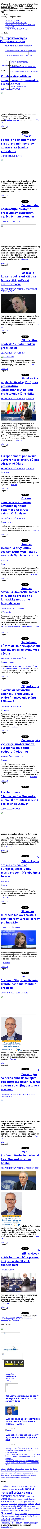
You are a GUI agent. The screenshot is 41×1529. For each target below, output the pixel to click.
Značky (8, 1380)
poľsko (33, 1508)
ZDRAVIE (17, 51)
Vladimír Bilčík (16, 1519)
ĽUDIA (30, 46)
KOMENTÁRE (24, 51)
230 (5, 1320)
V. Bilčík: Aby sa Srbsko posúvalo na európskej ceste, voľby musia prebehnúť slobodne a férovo (20, 866)
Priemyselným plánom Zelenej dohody (17, 626)
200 (13, 1318)
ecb (17, 1486)
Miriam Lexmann (28, 1471)
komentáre (9, 1378)
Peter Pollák (27, 1508)
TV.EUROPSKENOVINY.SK (16, 29)
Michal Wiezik (4, 1473)
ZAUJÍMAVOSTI (21, 71)
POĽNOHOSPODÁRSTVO (18, 67)
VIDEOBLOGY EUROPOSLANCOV (20, 25)
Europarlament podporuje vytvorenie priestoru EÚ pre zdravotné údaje (20, 459)
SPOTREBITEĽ (23, 62)
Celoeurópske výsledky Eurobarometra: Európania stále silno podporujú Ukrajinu (20, 745)
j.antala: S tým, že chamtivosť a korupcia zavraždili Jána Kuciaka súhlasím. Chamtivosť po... (21, 1450)
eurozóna (8, 1477)
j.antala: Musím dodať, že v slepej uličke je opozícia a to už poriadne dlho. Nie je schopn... (22, 1457)
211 (27, 1318)
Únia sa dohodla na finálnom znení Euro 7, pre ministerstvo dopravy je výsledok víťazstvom (19, 143)
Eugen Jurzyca (21, 1477)
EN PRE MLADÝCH (19, 86)
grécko (8, 1475)
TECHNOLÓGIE (31, 67)
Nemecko (21, 1471)
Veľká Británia (10, 1469)
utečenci (27, 1469)
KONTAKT (9, 27)
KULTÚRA (13, 71)
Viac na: (19, 191)
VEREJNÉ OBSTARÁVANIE (18, 81)
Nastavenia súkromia (9, 1521)
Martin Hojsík (12, 1473)
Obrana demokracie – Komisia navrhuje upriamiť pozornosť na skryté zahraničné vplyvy (16, 505)
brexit (27, 1477)
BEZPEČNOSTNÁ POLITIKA (23, 55)
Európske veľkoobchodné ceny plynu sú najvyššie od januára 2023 (21, 1437)
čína (23, 1519)
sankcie (27, 1510)
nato (13, 1508)
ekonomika (22, 1486)
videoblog (3, 1469)
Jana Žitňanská (14, 1499)
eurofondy (14, 1477)
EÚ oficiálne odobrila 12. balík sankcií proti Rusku (19, 344)
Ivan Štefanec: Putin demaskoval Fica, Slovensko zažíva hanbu (20, 1157)
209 (20, 1318)
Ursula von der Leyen (34, 1514)
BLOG (11, 86)
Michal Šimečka (11, 1506)
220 (2, 1320)
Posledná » (16, 1320)
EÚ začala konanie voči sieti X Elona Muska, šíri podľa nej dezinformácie (18, 278)
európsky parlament (16, 1475)
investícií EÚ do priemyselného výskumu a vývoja (19, 667)
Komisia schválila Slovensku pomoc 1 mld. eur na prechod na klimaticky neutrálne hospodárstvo (20, 595)
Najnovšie (9, 1374)
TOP (18, 222)
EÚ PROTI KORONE (32, 71)
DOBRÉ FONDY (32, 81)
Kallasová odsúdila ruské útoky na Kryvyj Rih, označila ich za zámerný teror (21, 1398)
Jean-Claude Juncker (27, 1499)
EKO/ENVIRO (23, 46)
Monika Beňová (6, 1508)
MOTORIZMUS (9, 55)
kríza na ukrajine (21, 1473)
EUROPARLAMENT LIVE (16, 23)
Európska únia (26, 1475)
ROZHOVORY (9, 51)
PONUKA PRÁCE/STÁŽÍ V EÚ (19, 76)
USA (31, 1469)
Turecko (17, 1514)
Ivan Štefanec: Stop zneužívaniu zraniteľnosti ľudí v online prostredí (19, 982)
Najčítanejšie (10, 1376)
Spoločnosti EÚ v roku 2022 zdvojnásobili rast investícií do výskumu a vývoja (20, 647)
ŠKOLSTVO (32, 51)
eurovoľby (11, 1489)
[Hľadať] (2, 33)
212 (30, 1318)
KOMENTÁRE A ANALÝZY (12, 757)
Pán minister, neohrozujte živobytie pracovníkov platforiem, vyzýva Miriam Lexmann (20, 210)
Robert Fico (14, 1471)
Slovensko (4, 1471)
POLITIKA (8, 46)
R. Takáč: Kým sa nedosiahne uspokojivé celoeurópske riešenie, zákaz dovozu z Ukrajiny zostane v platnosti (20, 1079)
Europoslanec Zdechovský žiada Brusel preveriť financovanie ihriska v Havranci (22, 1421)
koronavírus (29, 1473)
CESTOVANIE (14, 62)
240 (8, 1320)
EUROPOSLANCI (12, 21)
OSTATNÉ (8, 60)
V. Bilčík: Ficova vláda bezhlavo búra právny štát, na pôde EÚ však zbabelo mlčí (20, 1257)
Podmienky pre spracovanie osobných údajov (19, 1523)
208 (17, 1318)
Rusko (9, 1471)
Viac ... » (4, 126)
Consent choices (7, 1527)
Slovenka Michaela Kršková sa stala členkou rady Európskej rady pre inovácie (20, 916)
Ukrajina (35, 1469)
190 (10, 1318)
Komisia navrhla (12, 120)
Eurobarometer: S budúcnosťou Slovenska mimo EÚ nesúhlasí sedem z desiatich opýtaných (19, 798)
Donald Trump (11, 1486)
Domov (4, 65)
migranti (36, 1471)
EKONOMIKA (15, 46)
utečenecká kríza (19, 1469)
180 (7, 1318)
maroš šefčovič (13, 1504)
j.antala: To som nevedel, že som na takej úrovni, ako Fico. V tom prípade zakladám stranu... (22, 1463)
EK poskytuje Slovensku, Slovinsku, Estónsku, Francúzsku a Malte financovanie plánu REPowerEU (20, 693)
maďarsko (31, 1504)
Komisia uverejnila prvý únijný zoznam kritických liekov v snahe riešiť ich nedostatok (19, 549)
